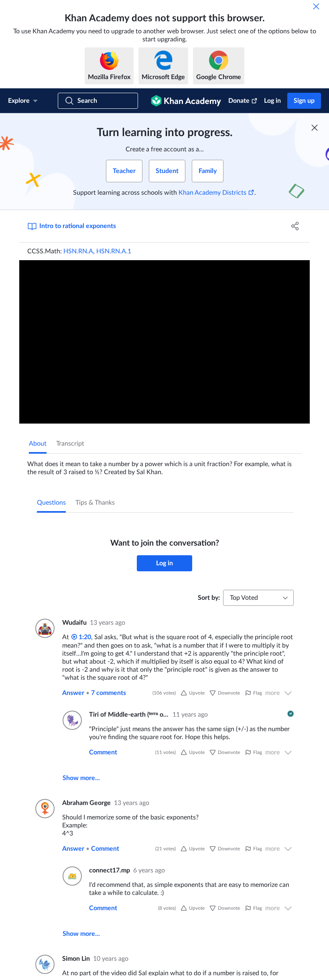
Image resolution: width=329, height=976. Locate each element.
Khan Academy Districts (212, 192)
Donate (239, 101)
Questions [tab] (51, 502)
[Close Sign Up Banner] (315, 128)
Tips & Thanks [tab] (95, 502)
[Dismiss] (316, 6)
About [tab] (38, 443)
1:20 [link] (84, 637)
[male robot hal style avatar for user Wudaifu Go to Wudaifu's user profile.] (44, 628)
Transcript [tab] (70, 443)
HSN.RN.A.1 (113, 251)
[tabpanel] (164, 465)
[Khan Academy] (186, 101)
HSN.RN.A (78, 251)
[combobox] (258, 598)
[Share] (295, 226)
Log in (272, 101)
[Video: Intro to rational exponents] (164, 342)
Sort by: (209, 598)
